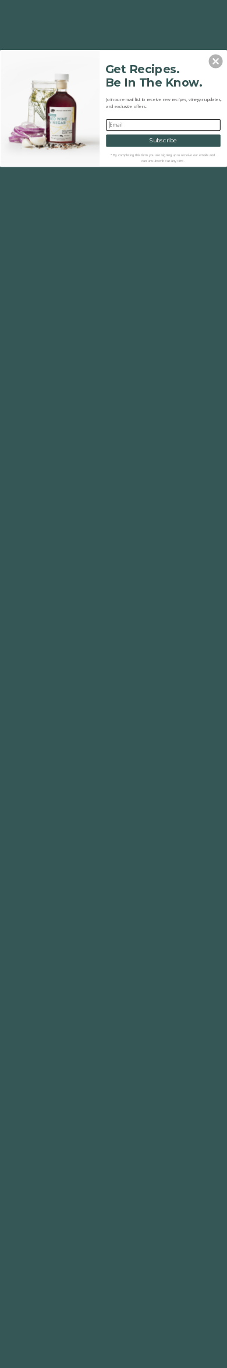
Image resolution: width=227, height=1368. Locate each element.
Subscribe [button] (163, 140)
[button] (216, 61)
